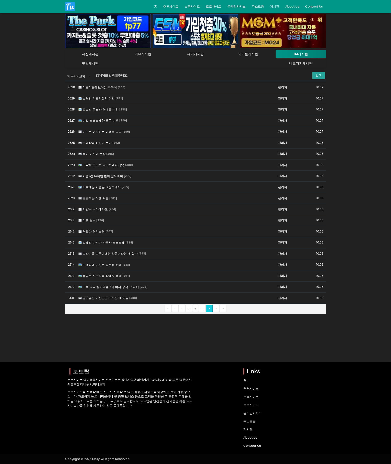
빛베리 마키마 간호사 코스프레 (103, 242)
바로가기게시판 (300, 63)
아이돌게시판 (248, 54)
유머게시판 (195, 54)
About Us (292, 6)
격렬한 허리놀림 (93, 231)
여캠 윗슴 (89, 220)
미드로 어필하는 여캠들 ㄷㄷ (102, 132)
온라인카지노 (236, 6)
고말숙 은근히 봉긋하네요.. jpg (103, 165)
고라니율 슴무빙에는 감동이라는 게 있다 (110, 253)
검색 (319, 75)
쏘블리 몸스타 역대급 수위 (100, 109)
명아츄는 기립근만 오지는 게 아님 (105, 298)
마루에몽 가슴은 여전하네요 (102, 187)
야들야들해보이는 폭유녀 (100, 87)
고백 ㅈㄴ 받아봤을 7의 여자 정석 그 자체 (111, 287)
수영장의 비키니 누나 (97, 143)
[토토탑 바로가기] (70, 6)
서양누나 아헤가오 (95, 209)
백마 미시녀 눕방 (94, 154)
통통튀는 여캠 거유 (95, 198)
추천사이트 (170, 6)
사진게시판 (90, 54)
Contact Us (314, 6)
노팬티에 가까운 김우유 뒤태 (102, 265)
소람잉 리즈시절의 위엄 (98, 98)
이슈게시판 (143, 54)
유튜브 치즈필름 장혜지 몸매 (102, 276)
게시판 (274, 6)
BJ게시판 (301, 54)
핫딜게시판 (90, 63)
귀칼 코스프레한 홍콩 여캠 (100, 120)
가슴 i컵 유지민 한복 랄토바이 (103, 176)
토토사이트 (213, 6)
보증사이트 (192, 6)
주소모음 (258, 6)
